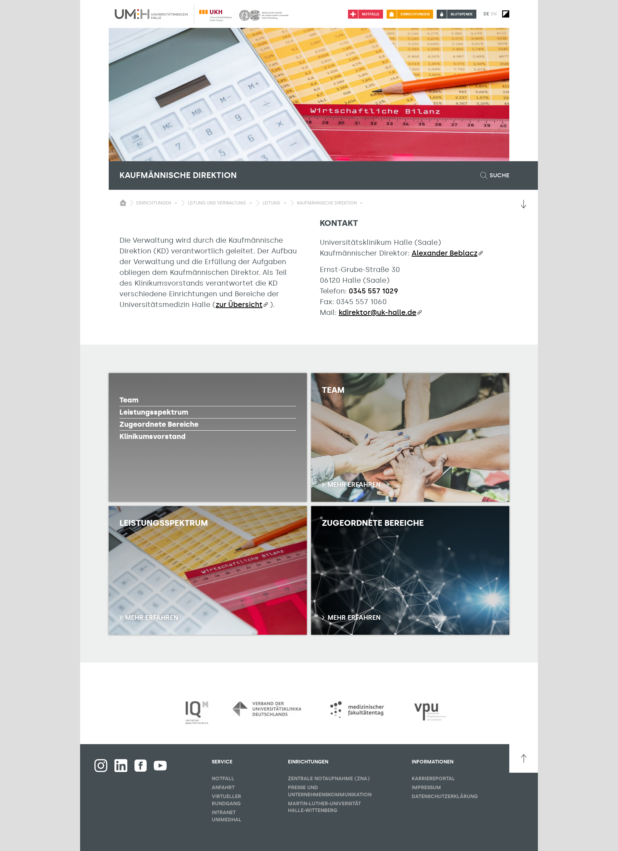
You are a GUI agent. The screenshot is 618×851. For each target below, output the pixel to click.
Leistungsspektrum (153, 412)
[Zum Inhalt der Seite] (523, 204)
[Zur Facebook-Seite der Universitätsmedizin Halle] (140, 766)
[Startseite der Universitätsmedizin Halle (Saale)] (151, 14)
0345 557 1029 (373, 291)
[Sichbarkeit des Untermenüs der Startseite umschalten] (123, 202)
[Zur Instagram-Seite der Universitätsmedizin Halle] (101, 766)
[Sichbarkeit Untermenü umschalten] (175, 203)
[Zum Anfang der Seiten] (523, 758)
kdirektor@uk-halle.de (377, 312)
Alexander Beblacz (444, 253)
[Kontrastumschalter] (505, 14)
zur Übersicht (239, 304)
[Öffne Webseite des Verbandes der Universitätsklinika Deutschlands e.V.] (267, 709)
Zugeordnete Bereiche (158, 424)
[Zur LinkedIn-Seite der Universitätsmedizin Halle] (121, 766)
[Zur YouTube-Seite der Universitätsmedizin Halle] (160, 766)
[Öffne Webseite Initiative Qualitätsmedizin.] (197, 713)
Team (128, 400)
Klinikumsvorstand (152, 436)
